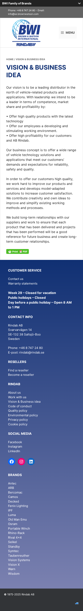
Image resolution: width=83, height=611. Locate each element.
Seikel (12, 542)
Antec (12, 483)
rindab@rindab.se (31, 352)
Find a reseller (18, 370)
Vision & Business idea (24, 401)
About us (14, 392)
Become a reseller (21, 375)
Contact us (15, 279)
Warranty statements (22, 283)
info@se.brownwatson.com (23, 13)
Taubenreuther (18, 555)
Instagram (15, 446)
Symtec (13, 551)
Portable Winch (19, 528)
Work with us (17, 397)
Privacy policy (18, 420)
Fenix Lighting (18, 506)
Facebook (15, 442)
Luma (12, 515)
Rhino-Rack (16, 533)
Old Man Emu (17, 519)
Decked (13, 501)
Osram (12, 524)
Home (9, 59)
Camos (13, 497)
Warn (11, 569)
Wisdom (14, 574)
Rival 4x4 (15, 537)
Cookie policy (17, 424)
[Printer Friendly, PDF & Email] (17, 251)
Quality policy (17, 410)
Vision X (14, 564)
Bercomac (15, 492)
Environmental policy (23, 415)
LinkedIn (14, 451)
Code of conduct (20, 406)
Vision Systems (19, 560)
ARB (11, 488)
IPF (10, 510)
